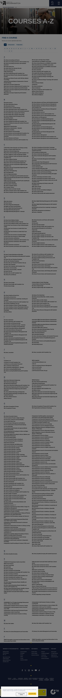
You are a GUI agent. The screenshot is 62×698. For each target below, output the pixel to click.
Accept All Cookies (32, 693)
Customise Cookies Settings (21, 694)
